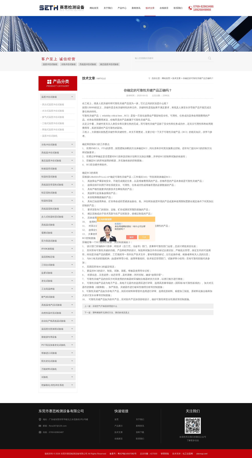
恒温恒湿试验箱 (49, 176)
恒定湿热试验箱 (49, 192)
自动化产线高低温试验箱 (53, 321)
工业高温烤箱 (48, 289)
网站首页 (94, 8)
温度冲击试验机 (49, 136)
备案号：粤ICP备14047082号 (123, 453)
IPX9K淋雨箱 (47, 249)
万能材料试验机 (49, 369)
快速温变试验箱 (49, 168)
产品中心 (122, 8)
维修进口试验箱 (49, 353)
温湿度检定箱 (48, 257)
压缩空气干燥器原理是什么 (105, 306)
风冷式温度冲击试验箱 (53, 104)
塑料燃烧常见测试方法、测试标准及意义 (111, 312)
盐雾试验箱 (46, 273)
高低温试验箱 (48, 224)
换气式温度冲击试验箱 (53, 117)
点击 (72, 97)
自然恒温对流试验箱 (51, 313)
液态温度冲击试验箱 (109, 64)
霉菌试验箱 (46, 232)
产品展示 (118, 426)
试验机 (44, 377)
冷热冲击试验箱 (68, 64)
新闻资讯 (136, 8)
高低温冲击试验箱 (88, 64)
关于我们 (108, 8)
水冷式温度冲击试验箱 (53, 110)
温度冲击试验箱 (50, 64)
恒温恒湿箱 (46, 200)
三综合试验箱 (48, 265)
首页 (116, 419)
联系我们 (178, 8)
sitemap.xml (201, 453)
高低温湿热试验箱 (50, 208)
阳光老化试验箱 (49, 361)
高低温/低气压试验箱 (51, 305)
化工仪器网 (188, 453)
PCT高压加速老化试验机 (53, 345)
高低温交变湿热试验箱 (52, 184)
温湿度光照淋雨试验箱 (52, 329)
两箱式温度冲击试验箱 (53, 129)
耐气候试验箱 (48, 297)
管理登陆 (165, 453)
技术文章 (150, 8)
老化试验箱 (46, 281)
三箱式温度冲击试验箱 (53, 123)
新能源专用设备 (49, 337)
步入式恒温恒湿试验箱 (52, 216)
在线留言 (164, 8)
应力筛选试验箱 (49, 240)
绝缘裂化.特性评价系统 (52, 385)
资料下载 (140, 432)
